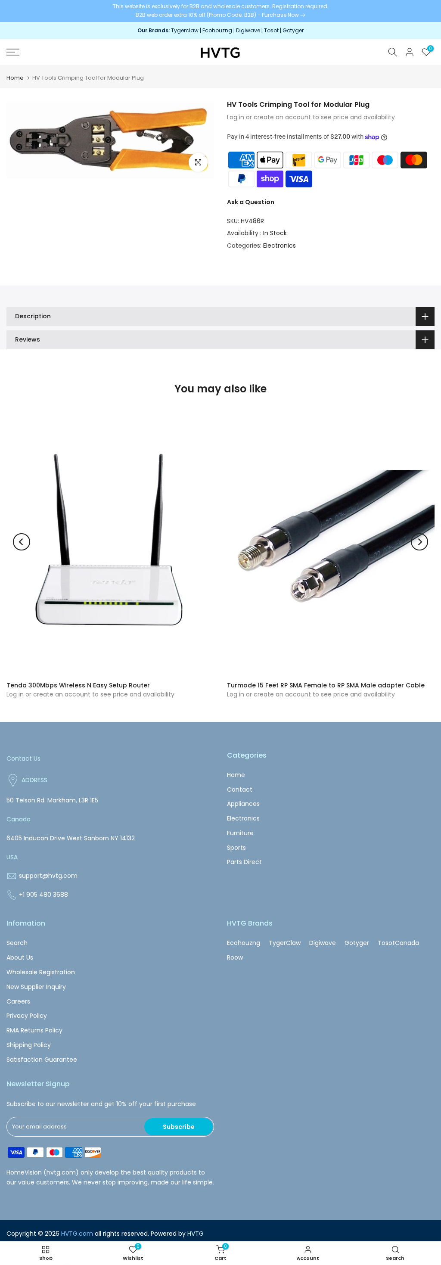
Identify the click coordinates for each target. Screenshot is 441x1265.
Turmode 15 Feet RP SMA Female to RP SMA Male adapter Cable (326, 685)
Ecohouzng (217, 30)
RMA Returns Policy (34, 1030)
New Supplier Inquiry (36, 986)
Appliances (243, 803)
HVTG (195, 1233)
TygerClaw (285, 943)
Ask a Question (250, 202)
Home (15, 78)
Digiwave (248, 30)
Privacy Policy (26, 1015)
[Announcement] (220, 11)
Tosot (271, 30)
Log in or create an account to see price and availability (311, 117)
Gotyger (293, 30)
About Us (19, 957)
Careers (18, 1001)
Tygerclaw (185, 30)
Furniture (240, 833)
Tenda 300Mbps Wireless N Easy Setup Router (78, 685)
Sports (236, 847)
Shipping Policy (28, 1045)
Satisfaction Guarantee (41, 1059)
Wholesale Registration (40, 972)
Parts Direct (244, 862)
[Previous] (21, 541)
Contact (239, 789)
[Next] (419, 541)
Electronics (279, 245)
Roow (235, 957)
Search (17, 943)
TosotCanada (398, 943)
